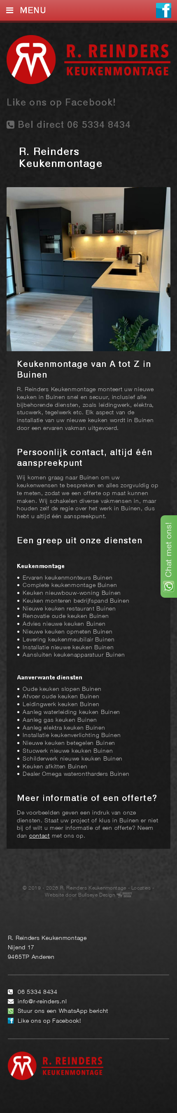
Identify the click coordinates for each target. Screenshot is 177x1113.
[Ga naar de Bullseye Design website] (124, 895)
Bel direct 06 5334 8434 (73, 125)
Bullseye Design (96, 895)
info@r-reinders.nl (42, 1002)
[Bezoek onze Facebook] (163, 11)
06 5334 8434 (38, 992)
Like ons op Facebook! (61, 103)
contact (39, 836)
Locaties (141, 888)
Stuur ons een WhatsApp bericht (63, 1011)
